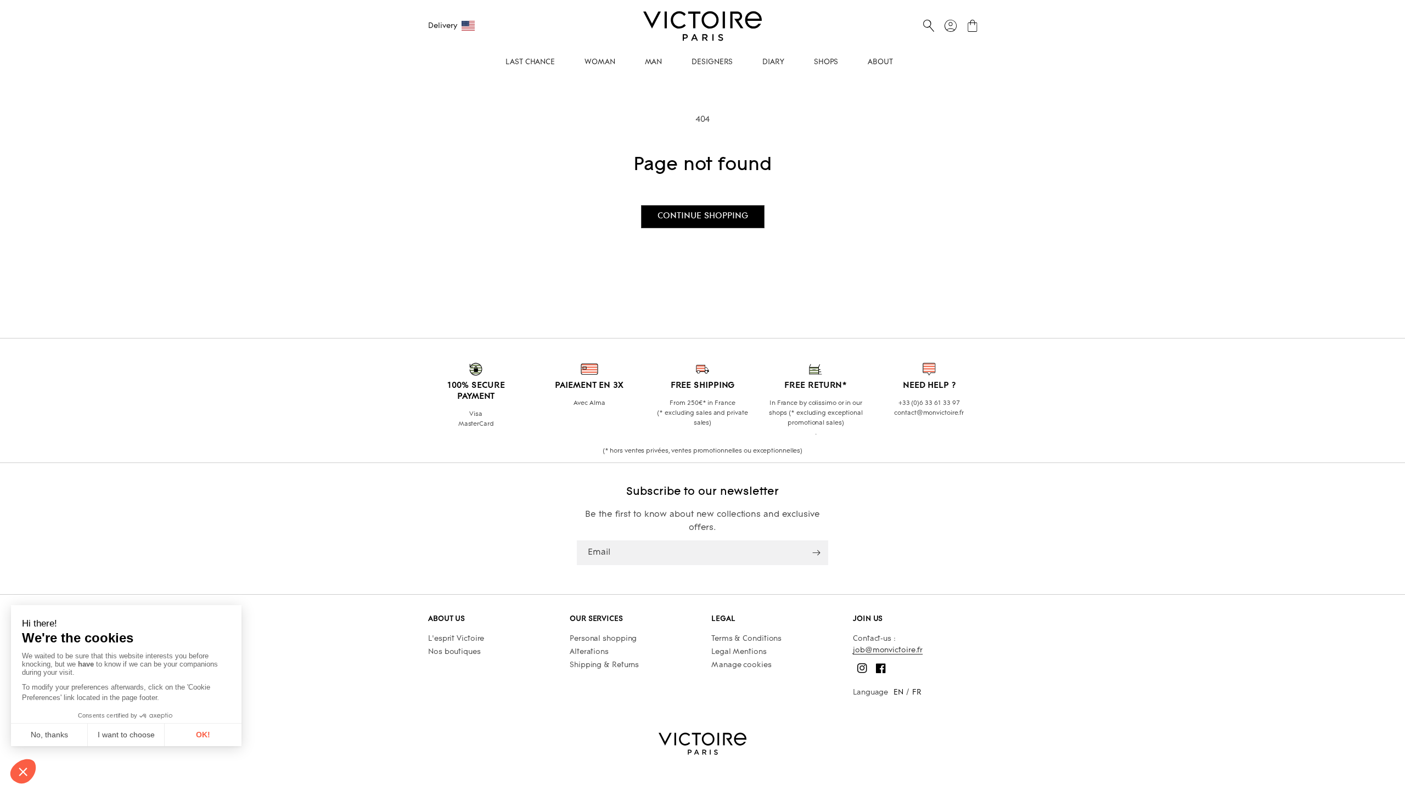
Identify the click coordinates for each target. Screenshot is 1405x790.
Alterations (589, 652)
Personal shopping (603, 638)
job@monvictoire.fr (888, 650)
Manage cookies (741, 665)
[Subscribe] (816, 553)
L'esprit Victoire (456, 638)
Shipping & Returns (604, 665)
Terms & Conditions (746, 638)
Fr (916, 692)
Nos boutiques (454, 652)
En (898, 692)
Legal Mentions (739, 652)
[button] (929, 26)
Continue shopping (702, 216)
